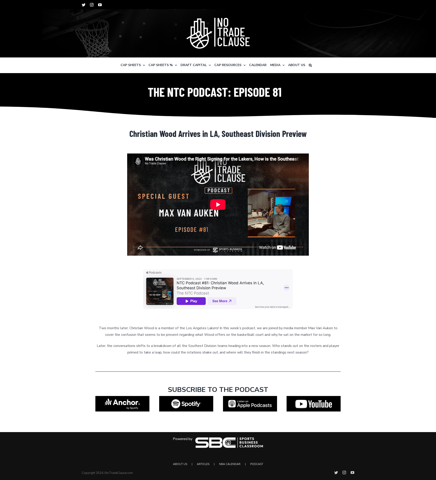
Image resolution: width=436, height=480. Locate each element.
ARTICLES (203, 464)
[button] (310, 65)
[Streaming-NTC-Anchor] (122, 397)
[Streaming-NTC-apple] (250, 397)
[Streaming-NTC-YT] (314, 397)
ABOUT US (180, 464)
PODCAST (256, 464)
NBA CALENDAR (229, 464)
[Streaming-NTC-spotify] (186, 397)
